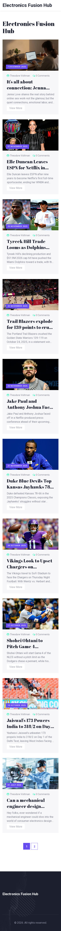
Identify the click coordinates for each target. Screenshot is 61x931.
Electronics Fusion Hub (27, 5)
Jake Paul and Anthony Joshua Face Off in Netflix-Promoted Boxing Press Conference (29, 404)
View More (15, 108)
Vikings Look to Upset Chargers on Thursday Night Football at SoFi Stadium (29, 564)
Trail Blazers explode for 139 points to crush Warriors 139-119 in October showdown (30, 324)
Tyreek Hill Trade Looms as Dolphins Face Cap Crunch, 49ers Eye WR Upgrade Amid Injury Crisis (29, 244)
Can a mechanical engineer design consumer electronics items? (30, 803)
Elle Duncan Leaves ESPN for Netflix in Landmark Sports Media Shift (27, 165)
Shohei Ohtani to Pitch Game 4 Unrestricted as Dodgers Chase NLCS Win (28, 643)
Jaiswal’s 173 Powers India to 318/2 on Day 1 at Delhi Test (30, 723)
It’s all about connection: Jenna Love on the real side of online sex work (28, 85)
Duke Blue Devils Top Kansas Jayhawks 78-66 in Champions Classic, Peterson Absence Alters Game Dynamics (29, 484)
